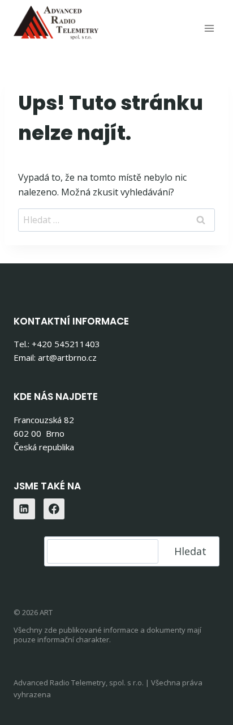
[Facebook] (54, 509)
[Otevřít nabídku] (209, 28)
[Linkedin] (24, 509)
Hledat (190, 551)
